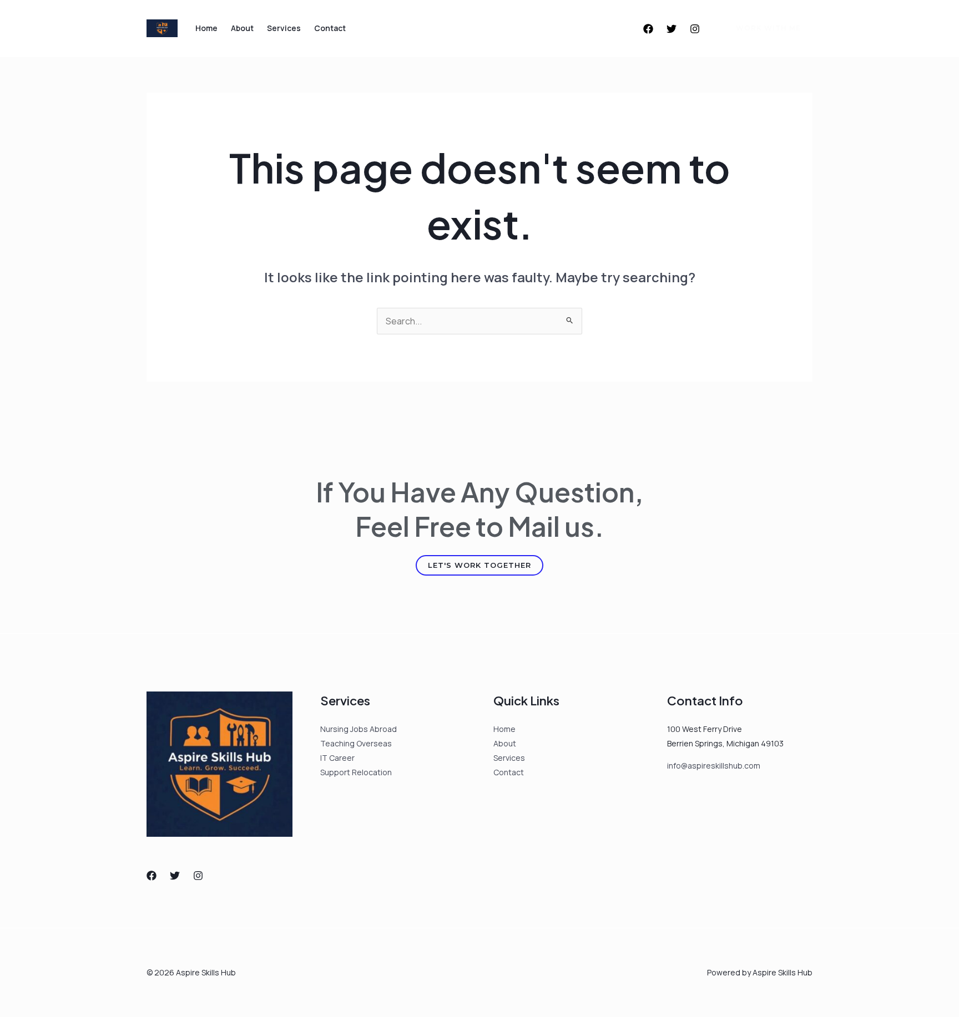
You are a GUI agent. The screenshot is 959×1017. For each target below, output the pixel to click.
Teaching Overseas (356, 743)
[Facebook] (648, 29)
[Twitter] (672, 29)
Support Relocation (356, 772)
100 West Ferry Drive (704, 729)
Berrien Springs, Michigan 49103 (725, 743)
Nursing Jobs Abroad (358, 729)
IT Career (337, 757)
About (242, 28)
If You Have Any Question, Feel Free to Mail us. (479, 509)
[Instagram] (695, 29)
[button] (761, 28)
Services (284, 28)
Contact (330, 28)
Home (206, 28)
